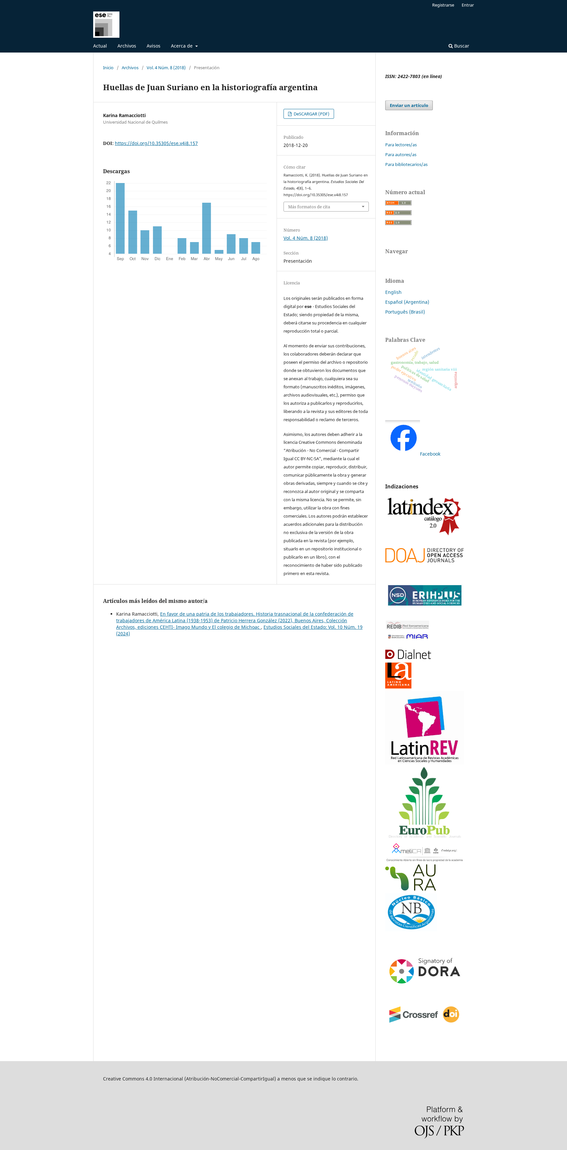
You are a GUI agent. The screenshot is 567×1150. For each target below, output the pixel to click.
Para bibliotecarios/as (406, 164)
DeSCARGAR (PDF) (311, 114)
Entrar (468, 5)
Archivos (126, 46)
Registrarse (443, 5)
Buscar (461, 46)
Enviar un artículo (409, 105)
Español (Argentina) (407, 302)
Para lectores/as (401, 145)
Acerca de (182, 46)
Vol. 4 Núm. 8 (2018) (166, 68)
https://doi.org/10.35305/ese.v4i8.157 (156, 143)
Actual (100, 46)
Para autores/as (400, 154)
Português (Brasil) (405, 312)
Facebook (430, 454)
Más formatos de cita (309, 207)
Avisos (153, 46)
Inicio (108, 68)
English (393, 292)
